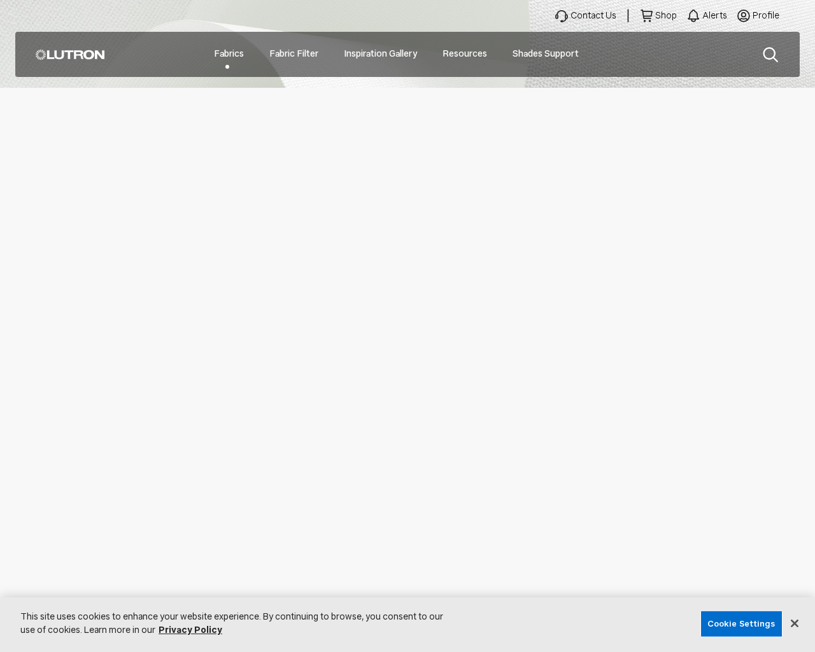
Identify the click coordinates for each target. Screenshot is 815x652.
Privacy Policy (190, 630)
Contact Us (593, 15)
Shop (666, 15)
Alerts (714, 15)
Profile (766, 15)
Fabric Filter (293, 53)
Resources (465, 53)
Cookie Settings (741, 623)
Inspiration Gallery (380, 53)
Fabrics (229, 53)
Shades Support (546, 53)
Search (770, 54)
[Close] (795, 623)
